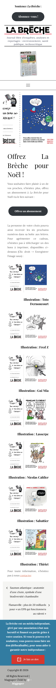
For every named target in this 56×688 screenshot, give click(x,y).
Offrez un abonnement (28, 211)
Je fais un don (31, 659)
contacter (25, 575)
